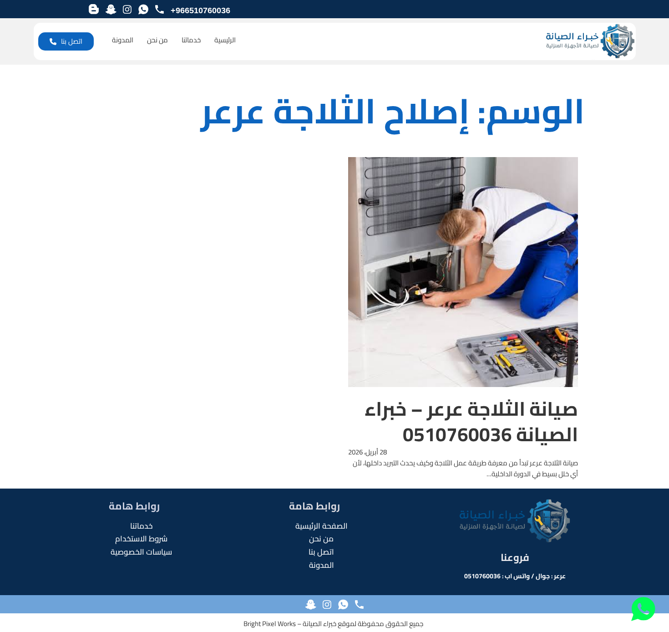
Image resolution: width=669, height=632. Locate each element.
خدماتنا (191, 40)
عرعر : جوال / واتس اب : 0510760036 (515, 576)
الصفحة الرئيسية (321, 526)
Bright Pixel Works (269, 623)
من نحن (157, 40)
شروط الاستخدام (141, 538)
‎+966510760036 (200, 10)
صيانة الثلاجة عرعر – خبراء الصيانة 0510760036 (471, 421)
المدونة (122, 40)
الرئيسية (225, 40)
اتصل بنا (71, 41)
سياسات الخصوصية (141, 552)
